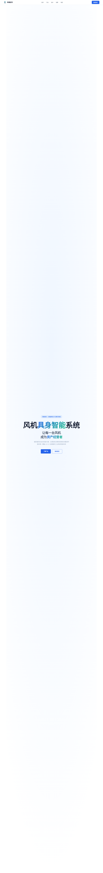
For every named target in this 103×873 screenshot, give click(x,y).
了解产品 (46, 451)
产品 (47, 2)
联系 (62, 2)
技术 (52, 2)
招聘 (57, 2)
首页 (42, 2)
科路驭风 (10, 2)
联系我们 (95, 2)
